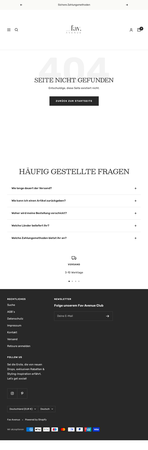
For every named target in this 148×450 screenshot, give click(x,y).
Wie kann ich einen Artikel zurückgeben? (39, 200)
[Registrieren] (107, 316)
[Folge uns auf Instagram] (12, 393)
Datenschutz (15, 318)
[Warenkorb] (139, 29)
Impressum (14, 325)
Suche (11, 305)
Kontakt (12, 332)
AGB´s (11, 311)
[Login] (131, 29)
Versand (12, 339)
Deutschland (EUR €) (21, 409)
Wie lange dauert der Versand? (32, 188)
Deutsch (45, 409)
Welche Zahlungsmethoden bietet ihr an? (39, 238)
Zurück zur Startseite (74, 101)
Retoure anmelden (18, 346)
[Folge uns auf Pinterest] (22, 393)
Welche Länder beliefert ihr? (30, 225)
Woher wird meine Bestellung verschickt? (39, 213)
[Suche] (16, 29)
